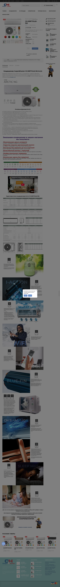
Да (25, 295)
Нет (30, 295)
